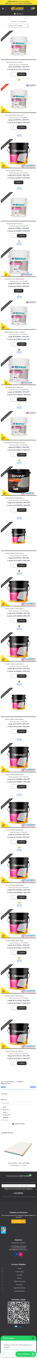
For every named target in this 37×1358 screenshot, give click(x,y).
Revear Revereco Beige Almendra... (15, 443)
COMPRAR (22, 74)
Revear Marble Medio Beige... (15, 830)
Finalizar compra (19, 1272)
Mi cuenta (19, 1275)
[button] (33, 1338)
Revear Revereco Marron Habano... (15, 332)
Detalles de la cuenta (19, 1281)
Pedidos (19, 1278)
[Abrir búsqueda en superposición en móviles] (23, 14)
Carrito (19, 1268)
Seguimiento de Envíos (20, 1288)
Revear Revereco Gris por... (14, 224)
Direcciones (19, 1285)
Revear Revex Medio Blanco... (14, 498)
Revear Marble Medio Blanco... (14, 719)
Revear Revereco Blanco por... (14, 115)
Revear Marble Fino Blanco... (15, 1051)
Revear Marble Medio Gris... (14, 171)
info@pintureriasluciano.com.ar (19, 1250)
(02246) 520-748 (17, 1246)
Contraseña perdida (19, 1291)
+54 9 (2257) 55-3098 (19, 1248)
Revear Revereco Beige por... (15, 387)
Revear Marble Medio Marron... (14, 553)
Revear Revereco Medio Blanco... (14, 279)
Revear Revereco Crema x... (14, 62)
